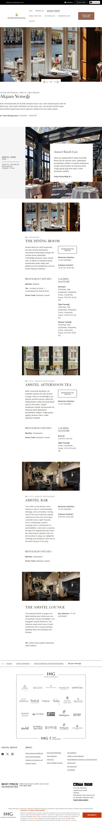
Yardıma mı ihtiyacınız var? (34, 760)
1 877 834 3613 (25, 786)
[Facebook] (3, 754)
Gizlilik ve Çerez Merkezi (75, 756)
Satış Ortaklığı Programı (55, 763)
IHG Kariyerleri (72, 766)
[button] (94, 2)
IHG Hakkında (71, 753)
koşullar (38, 816)
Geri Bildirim (71, 770)
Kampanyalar (64, 16)
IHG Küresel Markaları (54, 753)
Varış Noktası (35, 16)
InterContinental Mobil (32, 757)
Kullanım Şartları (30, 763)
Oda (30, 11)
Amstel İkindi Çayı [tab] (9, 158)
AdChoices (71, 763)
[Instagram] (12, 754)
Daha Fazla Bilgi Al (62, 177)
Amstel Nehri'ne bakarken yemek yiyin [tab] (10, 166)
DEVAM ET (92, 815)
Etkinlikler (50, 16)
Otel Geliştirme (52, 756)
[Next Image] (56, 82)
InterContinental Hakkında (34, 753)
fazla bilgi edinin (80, 800)
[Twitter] (7, 754)
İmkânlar (39, 11)
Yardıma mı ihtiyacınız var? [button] (15, 2)
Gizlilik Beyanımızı (66, 820)
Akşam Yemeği (53, 11)
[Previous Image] (45, 82)
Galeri (32, 21)
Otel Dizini (50, 759)
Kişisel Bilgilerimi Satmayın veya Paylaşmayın (82, 759)
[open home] (3, 663)
